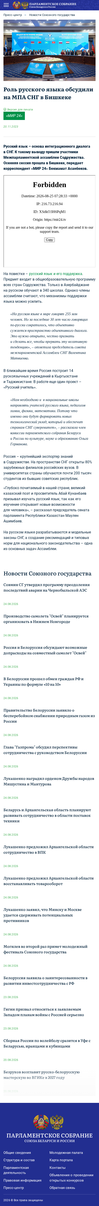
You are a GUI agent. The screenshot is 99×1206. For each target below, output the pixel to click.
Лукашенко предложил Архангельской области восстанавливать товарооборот (48, 880)
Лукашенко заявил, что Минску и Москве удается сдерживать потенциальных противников (42, 915)
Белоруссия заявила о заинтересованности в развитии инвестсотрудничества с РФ (45, 980)
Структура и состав (19, 1160)
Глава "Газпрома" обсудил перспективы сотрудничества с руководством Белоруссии (45, 749)
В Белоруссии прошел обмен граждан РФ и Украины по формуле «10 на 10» (43, 681)
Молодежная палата (66, 1153)
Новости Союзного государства (52, 15)
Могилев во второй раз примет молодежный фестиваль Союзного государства (45, 949)
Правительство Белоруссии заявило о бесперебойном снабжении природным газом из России (49, 715)
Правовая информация (22, 1180)
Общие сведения (17, 1153)
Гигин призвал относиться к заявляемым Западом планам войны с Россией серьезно (43, 1011)
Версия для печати (20, 109)
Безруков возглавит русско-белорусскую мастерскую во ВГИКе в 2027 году (41, 1074)
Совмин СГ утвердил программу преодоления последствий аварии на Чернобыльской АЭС (46, 587)
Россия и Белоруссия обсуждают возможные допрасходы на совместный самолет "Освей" (45, 649)
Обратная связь (62, 1188)
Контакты (58, 1168)
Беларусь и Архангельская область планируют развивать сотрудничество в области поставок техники (47, 815)
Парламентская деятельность (16, 1170)
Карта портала (61, 1160)
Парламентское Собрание (49, 1137)
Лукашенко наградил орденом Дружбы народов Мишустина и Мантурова (48, 781)
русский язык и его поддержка (55, 274)
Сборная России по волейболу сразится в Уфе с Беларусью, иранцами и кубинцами (46, 1043)
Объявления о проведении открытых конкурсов (71, 1177)
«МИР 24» (14, 116)
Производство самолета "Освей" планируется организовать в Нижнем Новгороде (46, 618)
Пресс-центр (12, 15)
